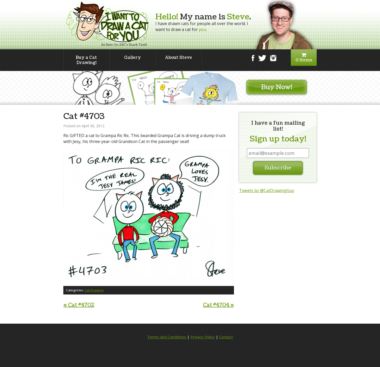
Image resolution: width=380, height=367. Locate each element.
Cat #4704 (218, 305)
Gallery (132, 57)
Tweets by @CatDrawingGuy (266, 190)
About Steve (178, 57)
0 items (303, 60)
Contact (226, 336)
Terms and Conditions (166, 336)
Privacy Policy (203, 336)
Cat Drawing (94, 290)
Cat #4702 (78, 305)
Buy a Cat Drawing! (86, 60)
